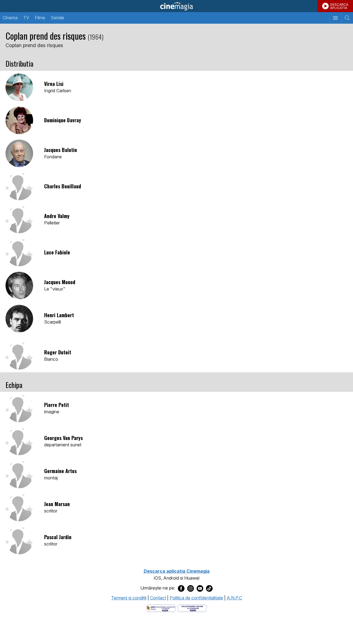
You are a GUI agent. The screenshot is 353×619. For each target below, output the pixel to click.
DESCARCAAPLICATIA (339, 6)
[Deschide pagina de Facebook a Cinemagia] (181, 588)
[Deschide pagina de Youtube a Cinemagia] (200, 588)
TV (26, 17)
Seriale (57, 17)
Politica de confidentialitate (196, 598)
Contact (158, 598)
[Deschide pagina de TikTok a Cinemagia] (209, 588)
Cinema (10, 17)
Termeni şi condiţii (128, 598)
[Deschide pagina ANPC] (160, 608)
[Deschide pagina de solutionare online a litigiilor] (192, 608)
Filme (40, 17)
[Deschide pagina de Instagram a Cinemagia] (190, 588)
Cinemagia (176, 6)
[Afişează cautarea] (347, 18)
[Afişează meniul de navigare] (335, 18)
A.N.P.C (234, 598)
